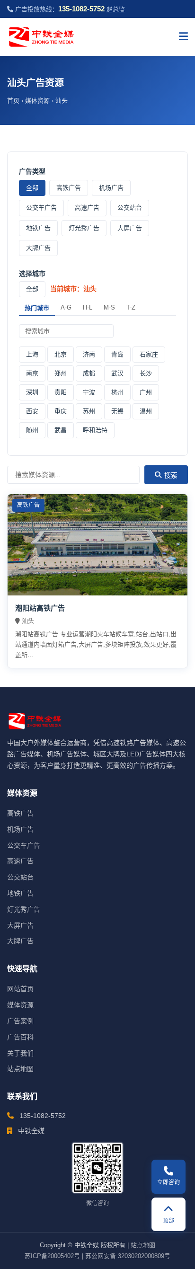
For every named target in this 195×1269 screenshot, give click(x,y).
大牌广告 (38, 247)
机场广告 (111, 187)
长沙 (146, 373)
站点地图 (20, 1069)
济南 (89, 354)
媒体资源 (37, 100)
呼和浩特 (95, 430)
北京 (60, 354)
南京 (32, 373)
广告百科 (20, 1037)
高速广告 (87, 207)
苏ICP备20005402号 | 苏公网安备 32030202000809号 (97, 1256)
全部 (32, 187)
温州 (146, 411)
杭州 (117, 392)
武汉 (117, 373)
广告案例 (20, 1021)
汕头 (61, 100)
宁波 (89, 392)
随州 (32, 430)
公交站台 (129, 207)
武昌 (60, 430)
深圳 (32, 392)
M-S (109, 307)
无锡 (117, 411)
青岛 (117, 354)
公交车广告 (41, 207)
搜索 (170, 475)
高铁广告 (68, 187)
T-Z (130, 307)
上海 (32, 354)
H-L (87, 307)
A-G (66, 307)
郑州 (60, 373)
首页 (13, 100)
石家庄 (149, 354)
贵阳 (60, 392)
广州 (146, 392)
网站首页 (20, 989)
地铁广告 (38, 227)
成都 (89, 373)
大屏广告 (129, 227)
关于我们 (20, 1053)
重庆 (60, 411)
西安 (32, 411)
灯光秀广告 (84, 227)
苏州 (89, 411)
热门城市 (37, 307)
